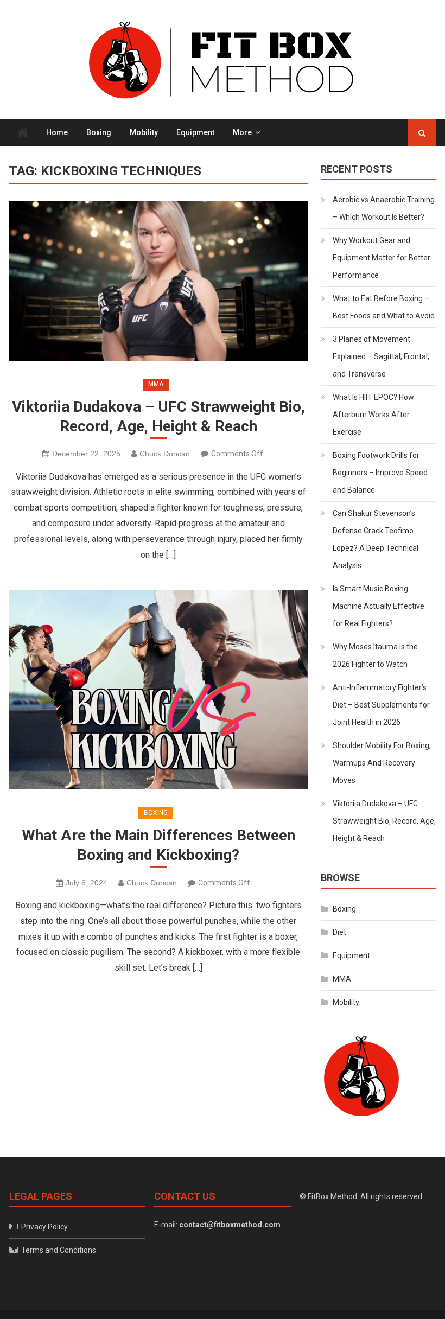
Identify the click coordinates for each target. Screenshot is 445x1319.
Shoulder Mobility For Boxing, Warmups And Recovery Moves (382, 763)
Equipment (195, 132)
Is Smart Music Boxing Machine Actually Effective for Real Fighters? (378, 606)
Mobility (144, 132)
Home (57, 132)
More (242, 132)
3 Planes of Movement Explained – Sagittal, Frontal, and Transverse (381, 356)
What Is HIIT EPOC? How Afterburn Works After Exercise (373, 414)
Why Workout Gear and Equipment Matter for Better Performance (381, 257)
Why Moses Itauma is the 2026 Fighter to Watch (375, 655)
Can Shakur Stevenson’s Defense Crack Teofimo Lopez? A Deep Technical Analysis (375, 539)
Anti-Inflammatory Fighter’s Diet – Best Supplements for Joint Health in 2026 (381, 705)
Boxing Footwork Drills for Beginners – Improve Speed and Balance (380, 472)
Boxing (98, 132)
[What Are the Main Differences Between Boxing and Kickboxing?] (158, 689)
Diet (339, 932)
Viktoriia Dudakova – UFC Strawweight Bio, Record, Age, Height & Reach (158, 416)
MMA (155, 384)
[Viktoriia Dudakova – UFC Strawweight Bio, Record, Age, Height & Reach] (158, 281)
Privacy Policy (44, 1226)
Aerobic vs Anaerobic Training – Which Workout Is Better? (384, 208)
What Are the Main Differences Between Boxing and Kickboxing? (158, 845)
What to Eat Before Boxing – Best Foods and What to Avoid (384, 307)
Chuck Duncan (164, 453)
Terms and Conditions (58, 1250)
